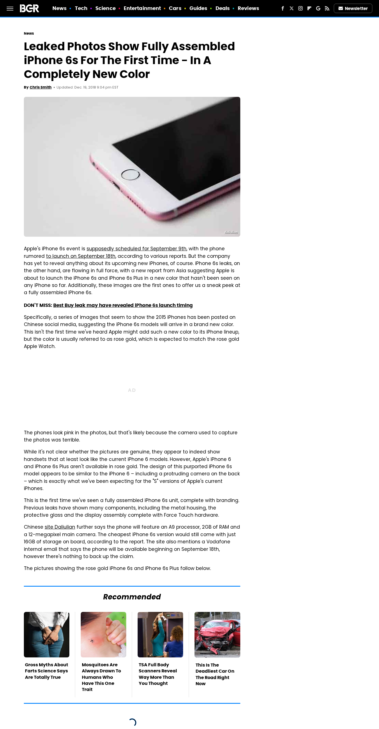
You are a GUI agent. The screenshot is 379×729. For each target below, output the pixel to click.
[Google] (318, 8)
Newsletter (356, 8)
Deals (223, 8)
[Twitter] (291, 8)
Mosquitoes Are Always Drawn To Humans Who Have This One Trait (101, 677)
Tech (81, 8)
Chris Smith (41, 87)
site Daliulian (60, 527)
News (59, 8)
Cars (175, 8)
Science (105, 8)
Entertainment (142, 8)
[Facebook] (283, 8)
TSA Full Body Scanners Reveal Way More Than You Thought (158, 674)
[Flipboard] (309, 8)
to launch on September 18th (80, 257)
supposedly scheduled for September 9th (136, 249)
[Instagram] (300, 8)
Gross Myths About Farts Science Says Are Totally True (46, 671)
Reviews (248, 8)
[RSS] (327, 8)
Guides (199, 8)
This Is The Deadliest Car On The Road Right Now (215, 674)
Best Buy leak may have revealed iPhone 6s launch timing (123, 305)
